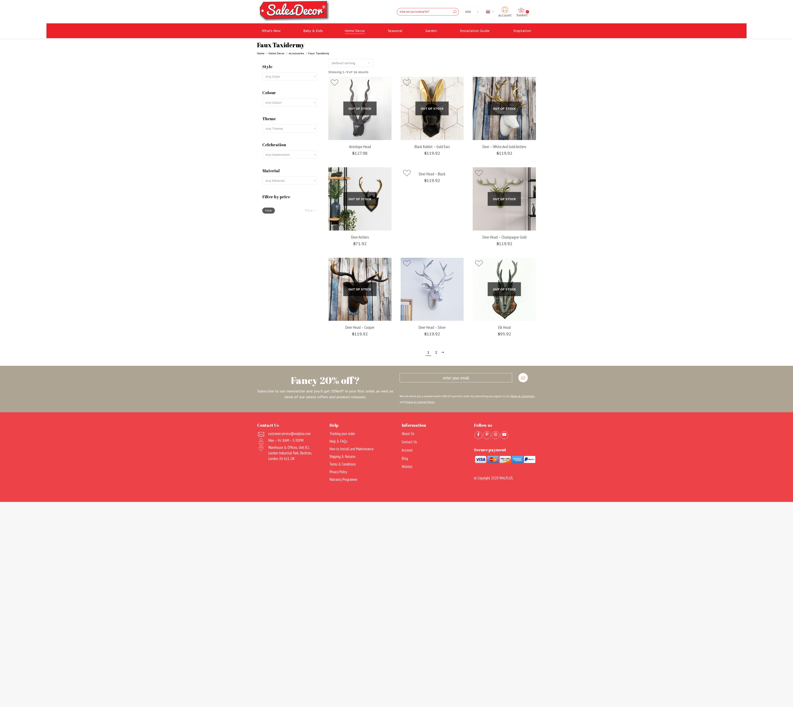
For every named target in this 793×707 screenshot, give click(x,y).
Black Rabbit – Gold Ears (432, 146)
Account (407, 450)
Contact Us (409, 441)
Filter (268, 210)
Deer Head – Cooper (359, 327)
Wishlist (407, 466)
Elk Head (504, 327)
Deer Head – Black (432, 174)
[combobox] (289, 76)
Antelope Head (360, 146)
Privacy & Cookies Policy (419, 402)
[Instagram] (496, 435)
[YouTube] (504, 435)
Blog (405, 458)
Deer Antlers (360, 237)
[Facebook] (478, 435)
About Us (408, 433)
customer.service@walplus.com (289, 433)
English (495, 11)
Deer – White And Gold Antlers (504, 146)
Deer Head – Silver (432, 327)
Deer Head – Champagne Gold (504, 237)
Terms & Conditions (522, 396)
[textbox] (273, 76)
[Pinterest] (487, 435)
